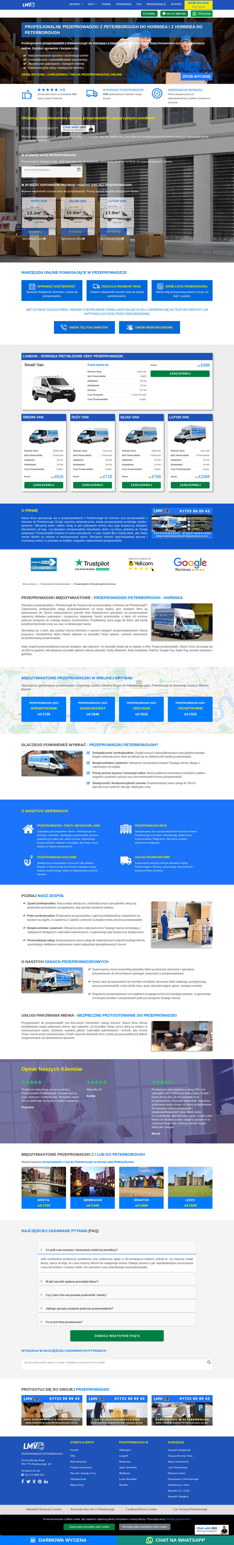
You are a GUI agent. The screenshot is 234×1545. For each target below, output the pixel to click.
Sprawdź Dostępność (179, 1450)
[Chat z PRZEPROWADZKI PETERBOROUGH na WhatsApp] (151, 1540)
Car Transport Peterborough (190, 1509)
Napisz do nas (32, 1470)
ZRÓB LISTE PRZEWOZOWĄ (182, 291)
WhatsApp (204, 13)
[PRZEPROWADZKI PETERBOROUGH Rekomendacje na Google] (190, 564)
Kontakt (176, 4)
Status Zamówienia (178, 1461)
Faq (139, 4)
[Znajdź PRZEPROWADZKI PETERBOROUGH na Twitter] (28, 1482)
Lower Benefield (128, 1479)
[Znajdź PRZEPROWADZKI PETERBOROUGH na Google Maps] (34, 1482)
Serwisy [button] (75, 4)
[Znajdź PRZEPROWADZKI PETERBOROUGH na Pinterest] (40, 1482)
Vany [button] (91, 4)
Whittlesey (124, 1473)
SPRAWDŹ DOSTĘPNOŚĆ (52, 291)
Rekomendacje (156, 4)
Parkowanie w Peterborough (183, 1479)
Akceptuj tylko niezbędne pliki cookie (144, 1526)
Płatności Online (176, 1473)
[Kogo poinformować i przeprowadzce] (51, 1410)
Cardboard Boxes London (141, 1509)
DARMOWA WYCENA (62, 1540)
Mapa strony (77, 1484)
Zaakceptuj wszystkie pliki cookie (89, 1526)
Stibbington (125, 1450)
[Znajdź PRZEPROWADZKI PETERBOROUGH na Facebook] (22, 1482)
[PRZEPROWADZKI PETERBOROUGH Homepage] (28, 5)
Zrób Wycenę (196, 76)
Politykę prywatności (178, 1519)
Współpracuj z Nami (178, 1484)
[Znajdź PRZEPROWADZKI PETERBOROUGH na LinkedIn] (46, 1482)
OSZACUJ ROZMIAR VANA (117, 291)
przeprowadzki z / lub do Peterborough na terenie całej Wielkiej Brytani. (88, 1162)
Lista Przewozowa (177, 1467)
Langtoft (123, 1455)
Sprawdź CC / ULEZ (179, 1490)
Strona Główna (29, 584)
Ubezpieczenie (78, 1479)
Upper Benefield (128, 1467)
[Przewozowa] (117, 1410)
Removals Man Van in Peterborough (93, 1509)
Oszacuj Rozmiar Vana (180, 1455)
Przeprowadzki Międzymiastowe (55, 584)
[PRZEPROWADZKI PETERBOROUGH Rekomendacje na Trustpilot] (93, 564)
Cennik (106, 4)
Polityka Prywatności (81, 1467)
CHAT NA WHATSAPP (180, 1540)
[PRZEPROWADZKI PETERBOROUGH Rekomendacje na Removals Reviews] (44, 564)
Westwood (124, 1461)
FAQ (72, 1455)
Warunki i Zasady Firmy (83, 1473)
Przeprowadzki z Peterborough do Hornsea (95, 584)
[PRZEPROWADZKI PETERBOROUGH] (33, 1446)
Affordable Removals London (43, 1509)
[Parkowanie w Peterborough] (182, 1410)
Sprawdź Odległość (178, 1496)
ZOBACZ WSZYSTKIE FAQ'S (117, 1336)
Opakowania (123, 4)
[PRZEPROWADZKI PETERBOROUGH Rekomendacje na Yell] (141, 564)
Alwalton (123, 1484)
